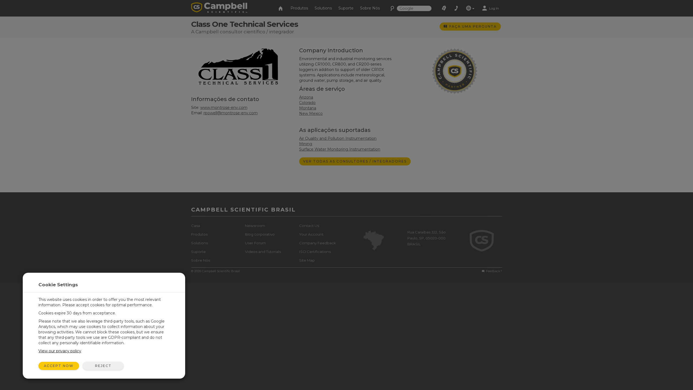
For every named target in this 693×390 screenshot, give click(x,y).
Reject (103, 366)
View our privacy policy (59, 351)
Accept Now (59, 366)
